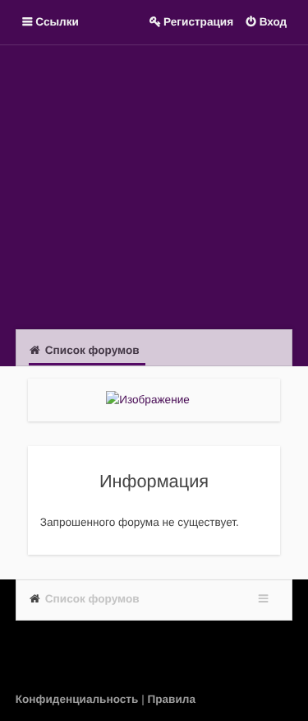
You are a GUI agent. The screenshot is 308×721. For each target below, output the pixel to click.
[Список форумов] (154, 185)
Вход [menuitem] (273, 22)
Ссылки (57, 22)
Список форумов (92, 599)
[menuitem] (78, 699)
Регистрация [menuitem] (198, 22)
